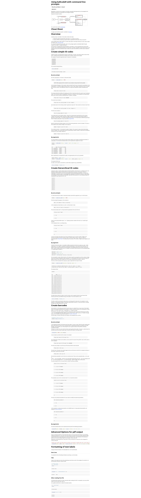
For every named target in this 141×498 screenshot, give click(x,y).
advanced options (58, 409)
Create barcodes (60, 42)
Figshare (70, 31)
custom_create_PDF (73, 313)
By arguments (70, 118)
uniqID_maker (60, 238)
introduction (62, 27)
